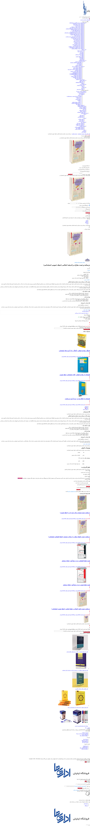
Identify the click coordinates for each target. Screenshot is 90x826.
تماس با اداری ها (85, 742)
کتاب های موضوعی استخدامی (83, 133)
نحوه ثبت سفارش (85, 732)
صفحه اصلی (86, 803)
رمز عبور (88, 786)
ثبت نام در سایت (76, 790)
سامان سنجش (82, 262)
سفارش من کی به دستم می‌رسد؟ (82, 733)
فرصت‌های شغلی (85, 741)
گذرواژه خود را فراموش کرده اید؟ (80, 786)
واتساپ (86, 221)
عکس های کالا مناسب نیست (84, 167)
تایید (85, 781)
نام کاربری (88, 784)
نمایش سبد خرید (83, 19)
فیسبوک (86, 222)
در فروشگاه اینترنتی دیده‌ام (84, 205)
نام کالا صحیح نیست (85, 165)
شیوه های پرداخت (85, 734)
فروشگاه (86, 805)
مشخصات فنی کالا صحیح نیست (83, 169)
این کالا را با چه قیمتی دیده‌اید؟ (85, 203)
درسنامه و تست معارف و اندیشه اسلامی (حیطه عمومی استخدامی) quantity (77, 328)
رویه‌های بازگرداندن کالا (84, 735)
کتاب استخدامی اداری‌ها (72, 491)
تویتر (87, 223)
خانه (89, 133)
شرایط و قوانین (85, 746)
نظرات (86, 408)
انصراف (88, 781)
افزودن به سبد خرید (87, 329)
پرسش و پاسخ (85, 409)
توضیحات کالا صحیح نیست (84, 171)
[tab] (44, 406)
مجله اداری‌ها (85, 739)
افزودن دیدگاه (20, 478)
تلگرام (87, 220)
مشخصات (86, 407)
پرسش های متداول (84, 748)
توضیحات (86, 406)
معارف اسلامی (74, 133)
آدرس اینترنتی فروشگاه (86, 207)
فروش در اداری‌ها (85, 740)
